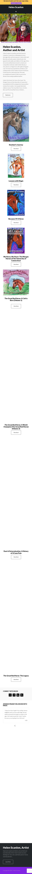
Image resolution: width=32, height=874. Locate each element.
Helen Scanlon (16, 7)
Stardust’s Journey (16, 145)
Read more (7, 95)
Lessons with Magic (16, 181)
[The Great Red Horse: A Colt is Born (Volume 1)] (16, 282)
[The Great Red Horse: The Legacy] (16, 617)
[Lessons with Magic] (16, 166)
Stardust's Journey (16, 3)
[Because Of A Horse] (16, 203)
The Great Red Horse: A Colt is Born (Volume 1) (16, 299)
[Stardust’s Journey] (16, 122)
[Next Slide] (17, 725)
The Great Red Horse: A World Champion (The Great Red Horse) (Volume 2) (16, 427)
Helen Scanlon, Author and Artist (14, 48)
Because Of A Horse (16, 219)
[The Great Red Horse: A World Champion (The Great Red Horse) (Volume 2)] (16, 366)
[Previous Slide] (15, 725)
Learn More (8, 861)
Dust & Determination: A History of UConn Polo (16, 552)
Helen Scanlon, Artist (16, 847)
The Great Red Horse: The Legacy (16, 676)
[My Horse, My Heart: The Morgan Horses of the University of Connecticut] (16, 240)
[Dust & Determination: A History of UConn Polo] (16, 493)
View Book (16, 148)
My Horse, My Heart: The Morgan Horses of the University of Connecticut (16, 259)
